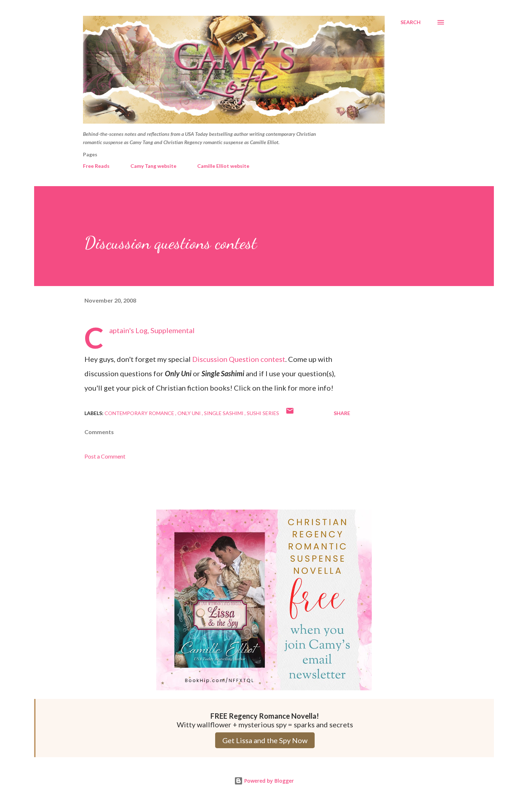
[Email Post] (290, 413)
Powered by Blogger (268, 780)
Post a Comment (104, 456)
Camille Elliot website (223, 166)
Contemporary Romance (140, 413)
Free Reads (96, 166)
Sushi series (263, 413)
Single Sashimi (224, 413)
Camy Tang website (153, 166)
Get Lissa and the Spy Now (264, 740)
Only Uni (189, 413)
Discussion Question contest (238, 359)
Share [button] (342, 413)
